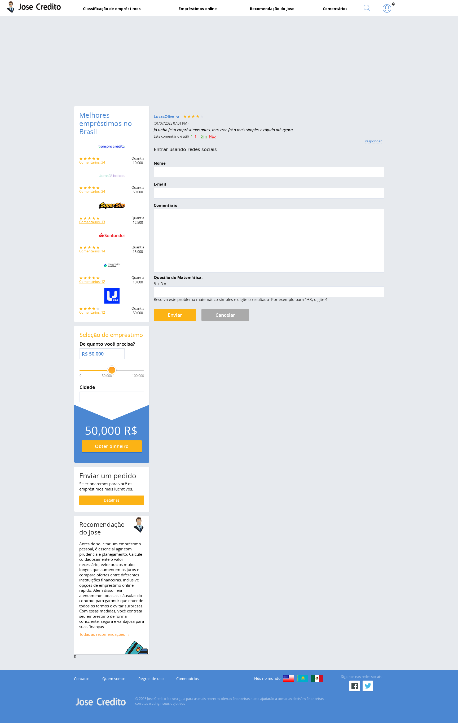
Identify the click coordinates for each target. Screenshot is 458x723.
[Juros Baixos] (111, 177)
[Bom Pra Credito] (111, 148)
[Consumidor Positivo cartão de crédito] (111, 267)
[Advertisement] (229, 60)
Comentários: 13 (92, 222)
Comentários (187, 679)
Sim (204, 136)
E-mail (160, 184)
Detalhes (112, 500)
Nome (160, 163)
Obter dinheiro (112, 446)
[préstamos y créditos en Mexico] (317, 678)
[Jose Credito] (387, 8)
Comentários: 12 (92, 281)
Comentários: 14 (92, 251)
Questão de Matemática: (178, 277)
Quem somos (114, 679)
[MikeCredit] (288, 678)
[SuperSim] (111, 207)
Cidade (87, 387)
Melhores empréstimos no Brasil (105, 123)
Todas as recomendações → (104, 634)
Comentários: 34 (92, 162)
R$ (85, 353)
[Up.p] (111, 297)
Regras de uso (151, 679)
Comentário (165, 205)
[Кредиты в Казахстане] (302, 678)
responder (373, 141)
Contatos (82, 679)
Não (212, 136)
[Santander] (111, 237)
